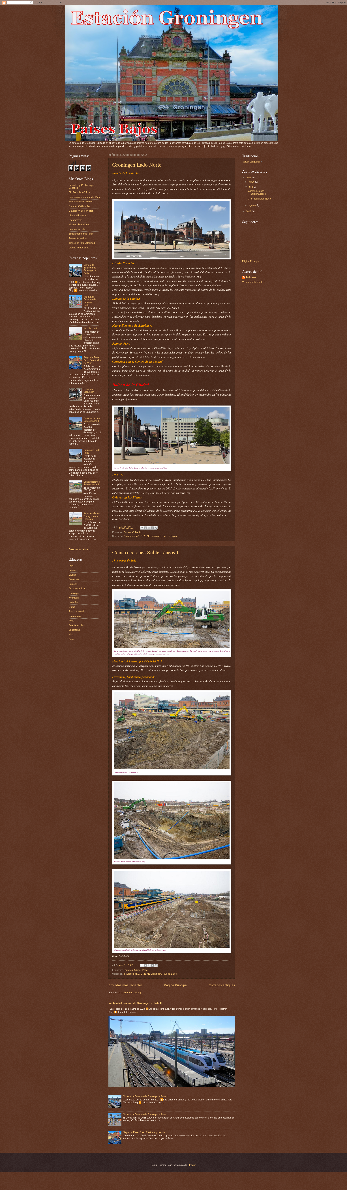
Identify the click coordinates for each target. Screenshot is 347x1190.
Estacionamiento (77, 588)
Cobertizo (137, 532)
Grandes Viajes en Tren (81, 210)
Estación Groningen (88, 390)
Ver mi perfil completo (253, 282)
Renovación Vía (77, 229)
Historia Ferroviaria (78, 215)
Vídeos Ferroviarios (79, 247)
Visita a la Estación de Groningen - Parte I (145, 1114)
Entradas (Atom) (132, 992)
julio (251, 186)
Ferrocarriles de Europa (81, 201)
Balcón (127, 532)
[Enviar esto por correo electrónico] (142, 528)
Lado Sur (128, 970)
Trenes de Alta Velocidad (82, 243)
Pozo (144, 970)
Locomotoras (75, 220)
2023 (249, 211)
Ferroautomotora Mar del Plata (84, 197)
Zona (71, 639)
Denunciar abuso (79, 549)
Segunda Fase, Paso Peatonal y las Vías (145, 1132)
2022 (249, 177)
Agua (71, 565)
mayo (252, 181)
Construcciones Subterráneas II (91, 419)
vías (71, 634)
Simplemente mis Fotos (81, 233)
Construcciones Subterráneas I (145, 552)
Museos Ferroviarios (79, 224)
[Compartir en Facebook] (152, 528)
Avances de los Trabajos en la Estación (91, 516)
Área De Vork (90, 328)
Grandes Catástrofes (79, 206)
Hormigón (74, 597)
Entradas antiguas (222, 985)
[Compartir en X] (149, 528)
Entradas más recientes (125, 985)
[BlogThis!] (145, 528)
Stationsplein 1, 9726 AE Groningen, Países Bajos (150, 536)
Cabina (72, 574)
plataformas (75, 616)
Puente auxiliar (76, 625)
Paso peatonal (76, 611)
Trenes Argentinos (78, 238)
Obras (137, 970)
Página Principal (175, 985)
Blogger (191, 1165)
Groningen (74, 593)
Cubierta (73, 584)
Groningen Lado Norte (136, 164)
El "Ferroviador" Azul (79, 192)
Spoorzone (74, 629)
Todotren (251, 277)
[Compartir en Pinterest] (156, 528)
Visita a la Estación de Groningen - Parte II (135, 1003)
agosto (252, 205)
